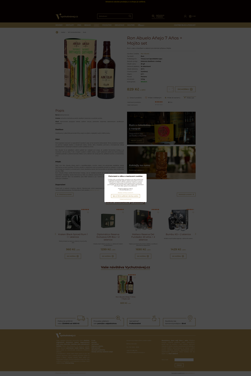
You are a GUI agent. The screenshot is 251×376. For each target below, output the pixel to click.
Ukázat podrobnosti (125, 199)
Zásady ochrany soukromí (125, 192)
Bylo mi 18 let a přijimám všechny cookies (125, 196)
